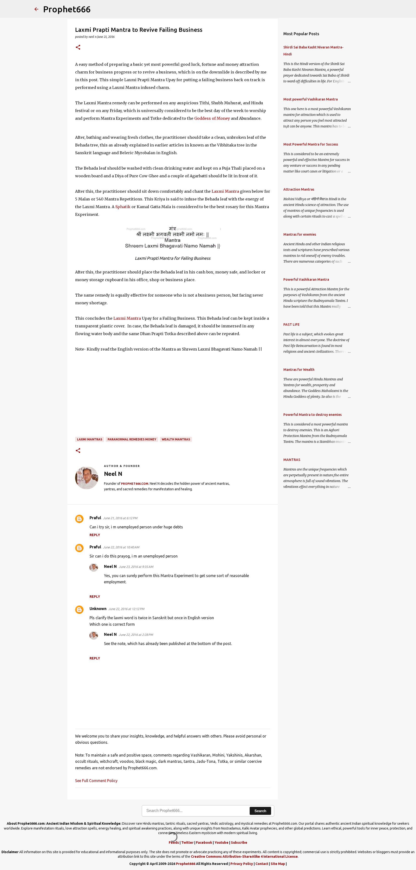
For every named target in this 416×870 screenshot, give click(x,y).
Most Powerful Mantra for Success (310, 144)
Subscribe (239, 842)
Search (260, 811)
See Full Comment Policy (96, 780)
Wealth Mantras (176, 439)
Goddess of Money (212, 118)
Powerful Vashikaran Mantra (306, 279)
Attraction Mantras (298, 189)
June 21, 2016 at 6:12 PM (120, 518)
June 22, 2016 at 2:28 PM (136, 634)
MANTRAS (291, 460)
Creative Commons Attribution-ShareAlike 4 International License (244, 856)
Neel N (110, 566)
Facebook (204, 842)
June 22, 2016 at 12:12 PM (126, 609)
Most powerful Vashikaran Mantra (310, 99)
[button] (78, 47)
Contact (261, 864)
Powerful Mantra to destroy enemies (312, 415)
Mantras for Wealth (298, 370)
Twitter (187, 842)
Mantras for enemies (299, 234)
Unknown (98, 608)
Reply (95, 535)
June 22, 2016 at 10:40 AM (121, 547)
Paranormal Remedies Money (132, 439)
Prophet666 (67, 9)
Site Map (278, 864)
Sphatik (122, 206)
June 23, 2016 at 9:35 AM (136, 566)
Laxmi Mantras (89, 439)
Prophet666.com (134, 483)
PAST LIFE (291, 324)
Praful (95, 518)
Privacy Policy (241, 864)
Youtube (221, 842)
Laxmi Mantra (225, 191)
